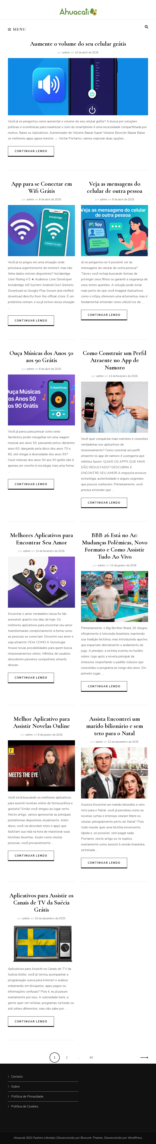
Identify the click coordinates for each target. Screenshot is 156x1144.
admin (66, 52)
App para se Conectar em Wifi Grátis (41, 187)
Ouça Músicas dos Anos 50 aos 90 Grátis (41, 356)
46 (92, 1057)
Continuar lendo (31, 151)
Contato (17, 1076)
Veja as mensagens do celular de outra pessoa (114, 187)
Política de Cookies (24, 1106)
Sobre (15, 1086)
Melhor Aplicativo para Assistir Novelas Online (41, 722)
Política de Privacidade (27, 1096)
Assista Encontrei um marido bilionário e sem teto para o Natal (114, 726)
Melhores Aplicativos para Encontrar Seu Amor (41, 538)
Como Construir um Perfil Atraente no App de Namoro (114, 360)
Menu (19, 29)
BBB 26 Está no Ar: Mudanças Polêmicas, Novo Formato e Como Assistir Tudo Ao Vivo (114, 545)
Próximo (143, 1057)
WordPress (135, 1138)
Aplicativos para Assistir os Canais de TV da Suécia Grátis (41, 903)
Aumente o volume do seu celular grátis (78, 43)
